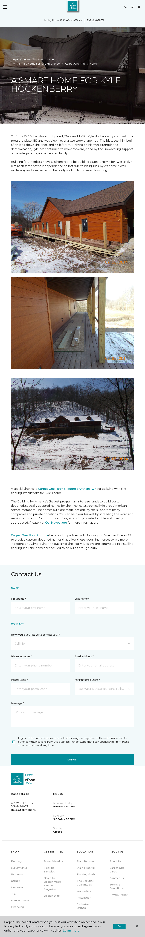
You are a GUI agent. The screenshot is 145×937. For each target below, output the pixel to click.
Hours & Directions (23, 810)
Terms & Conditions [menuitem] (117, 886)
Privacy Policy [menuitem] (118, 894)
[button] (125, 7)
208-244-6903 (95, 20)
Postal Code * (19, 680)
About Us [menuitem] (115, 861)
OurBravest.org (56, 522)
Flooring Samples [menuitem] (49, 869)
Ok (119, 926)
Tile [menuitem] (13, 894)
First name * (18, 599)
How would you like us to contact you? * (35, 634)
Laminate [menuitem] (17, 887)
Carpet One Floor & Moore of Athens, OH (67, 488)
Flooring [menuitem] (16, 861)
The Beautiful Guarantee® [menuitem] (85, 882)
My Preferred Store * (87, 680)
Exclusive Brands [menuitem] (83, 906)
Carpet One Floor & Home (29, 535)
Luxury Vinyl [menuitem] (19, 867)
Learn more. (71, 930)
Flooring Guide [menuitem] (86, 874)
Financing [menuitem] (17, 907)
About (35, 59)
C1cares (50, 59)
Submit (72, 759)
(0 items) (139, 7)
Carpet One (18, 59)
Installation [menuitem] (84, 897)
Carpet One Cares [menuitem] (117, 869)
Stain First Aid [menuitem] (86, 867)
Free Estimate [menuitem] (20, 900)
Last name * (82, 599)
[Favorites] (132, 7)
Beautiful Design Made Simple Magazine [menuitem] (52, 884)
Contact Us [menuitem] (117, 878)
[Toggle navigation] (5, 7)
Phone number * (21, 656)
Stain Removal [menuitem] (86, 861)
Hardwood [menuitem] (17, 874)
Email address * (84, 656)
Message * (17, 703)
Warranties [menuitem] (84, 891)
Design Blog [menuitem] (52, 895)
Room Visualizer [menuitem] (54, 861)
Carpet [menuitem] (15, 881)
